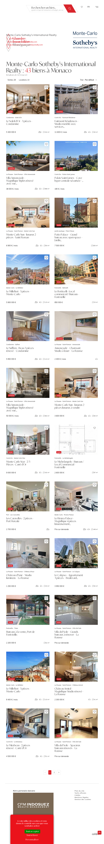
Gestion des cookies (83, 799)
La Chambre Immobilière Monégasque (18, 43)
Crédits (77, 795)
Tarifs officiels (80, 793)
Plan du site (79, 791)
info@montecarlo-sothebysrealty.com (22, 42)
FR (88, 7)
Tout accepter (32, 831)
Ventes (11, 80)
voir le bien (27, 108)
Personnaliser (32, 839)
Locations (24, 80)
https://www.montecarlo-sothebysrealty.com (25, 45)
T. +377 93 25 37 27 (15, 39)
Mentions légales (82, 797)
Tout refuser (32, 835)
